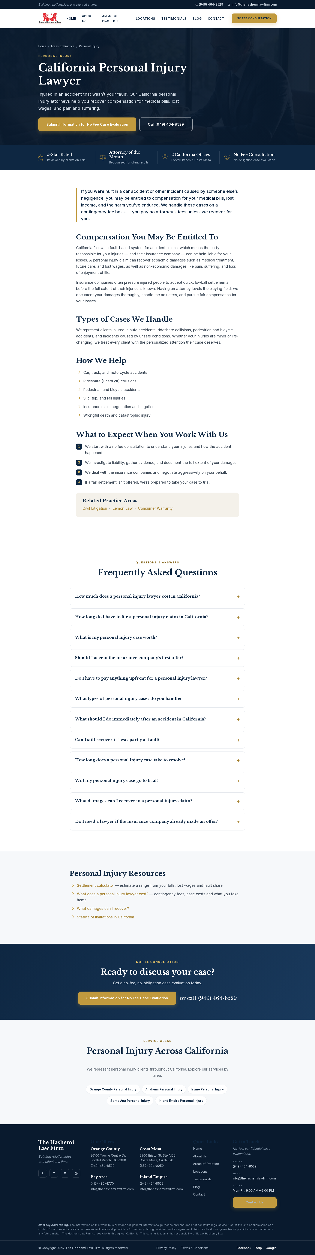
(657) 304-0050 (152, 1165)
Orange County (105, 1149)
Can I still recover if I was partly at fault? (117, 739)
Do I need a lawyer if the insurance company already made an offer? (146, 821)
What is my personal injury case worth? (116, 637)
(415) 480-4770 (102, 1183)
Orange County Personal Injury (113, 1089)
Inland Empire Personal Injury (181, 1100)
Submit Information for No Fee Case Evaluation (87, 124)
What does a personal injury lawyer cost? (112, 894)
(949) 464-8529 (211, 4)
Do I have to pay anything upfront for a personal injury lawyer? (141, 678)
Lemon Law (122, 508)
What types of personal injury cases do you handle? (128, 698)
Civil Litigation (94, 508)
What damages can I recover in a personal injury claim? (133, 801)
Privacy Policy (166, 1248)
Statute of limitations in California (105, 917)
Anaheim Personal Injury (164, 1089)
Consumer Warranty (155, 508)
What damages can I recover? (103, 908)
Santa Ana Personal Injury (130, 1100)
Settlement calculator (95, 885)
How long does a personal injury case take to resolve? (130, 760)
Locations (146, 18)
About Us (87, 18)
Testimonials (174, 18)
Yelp (258, 1248)
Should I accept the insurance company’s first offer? (129, 657)
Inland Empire (154, 1177)
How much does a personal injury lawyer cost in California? (137, 596)
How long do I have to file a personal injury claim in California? (141, 617)
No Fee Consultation (254, 18)
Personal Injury (89, 46)
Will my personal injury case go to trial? (116, 780)
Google (271, 1248)
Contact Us (255, 1202)
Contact (216, 18)
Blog (197, 18)
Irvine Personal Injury (207, 1089)
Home (71, 18)
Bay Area (99, 1177)
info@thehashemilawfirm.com (254, 4)
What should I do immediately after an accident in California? (140, 719)
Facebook (244, 1248)
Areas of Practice (110, 18)
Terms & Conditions (194, 1248)
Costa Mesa (150, 1149)
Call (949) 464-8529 (166, 124)
